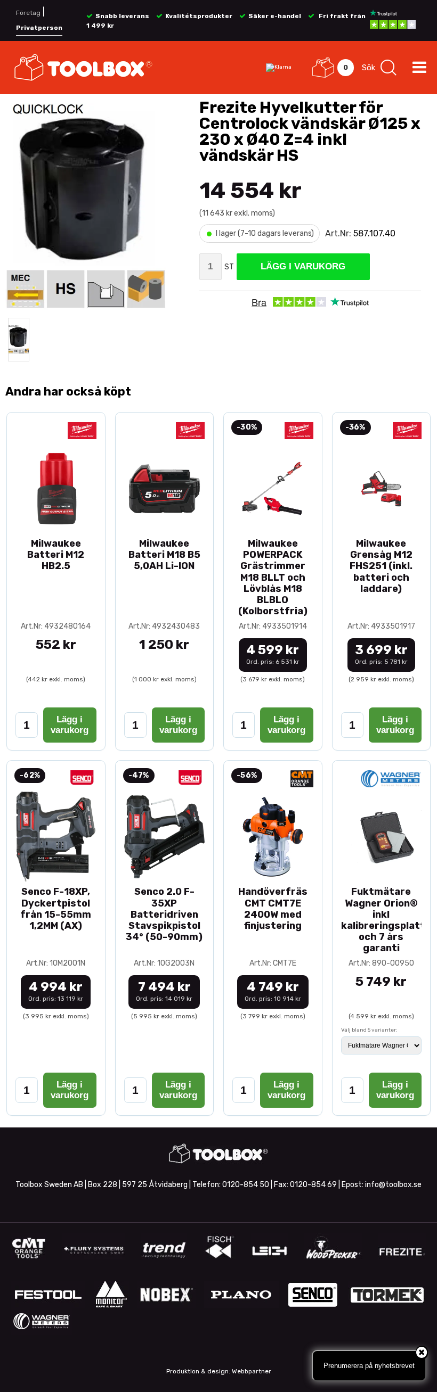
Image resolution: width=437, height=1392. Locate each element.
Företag (28, 13)
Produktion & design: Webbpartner (218, 1371)
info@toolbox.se (393, 1184)
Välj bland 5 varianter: (369, 1030)
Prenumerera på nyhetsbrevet (369, 1366)
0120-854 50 (245, 1184)
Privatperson (39, 27)
